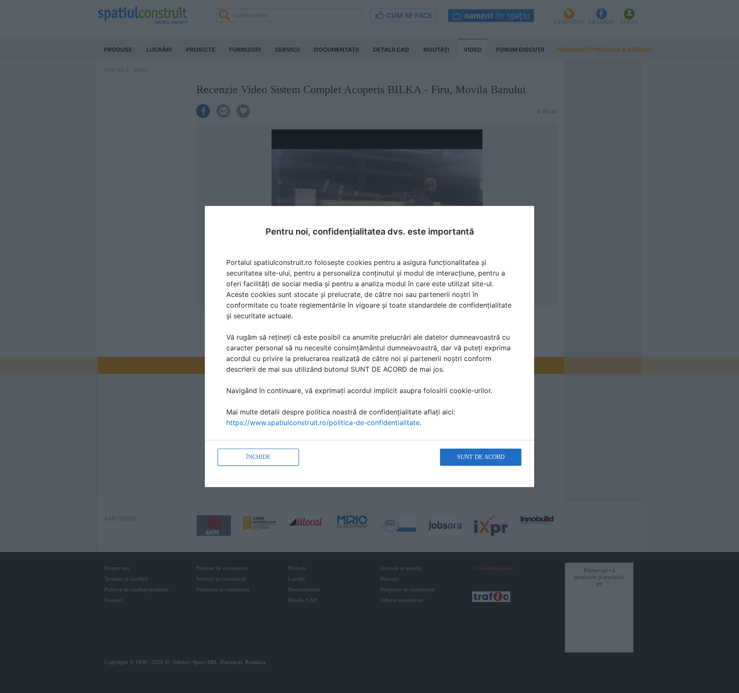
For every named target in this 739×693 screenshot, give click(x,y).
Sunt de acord (481, 457)
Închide (258, 457)
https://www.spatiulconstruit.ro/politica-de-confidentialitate (323, 422)
